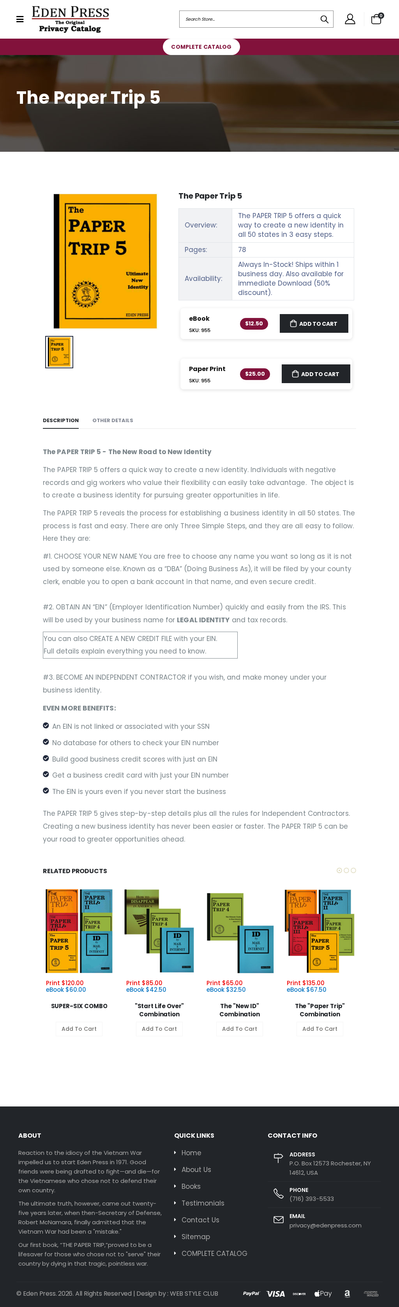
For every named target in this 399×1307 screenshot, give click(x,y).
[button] (376, 19)
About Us (196, 1169)
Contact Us (200, 1220)
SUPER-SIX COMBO (79, 1006)
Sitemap (196, 1236)
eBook (199, 318)
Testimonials (203, 1203)
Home (191, 1153)
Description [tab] (61, 420)
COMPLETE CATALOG (201, 47)
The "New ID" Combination (239, 1010)
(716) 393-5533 (312, 1199)
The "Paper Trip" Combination (320, 1010)
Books (191, 1186)
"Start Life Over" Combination (159, 1010)
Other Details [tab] (112, 420)
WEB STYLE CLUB (194, 1293)
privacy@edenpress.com (326, 1225)
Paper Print (207, 368)
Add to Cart (318, 324)
